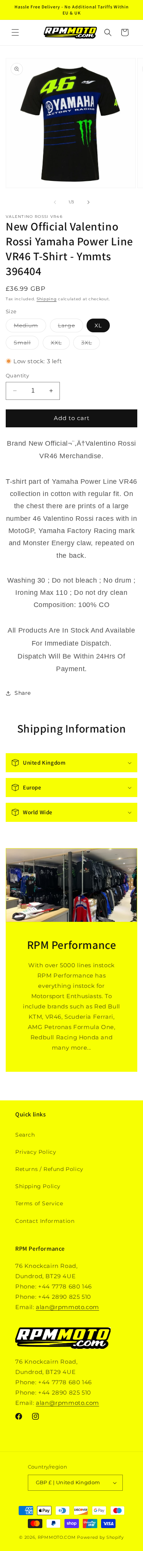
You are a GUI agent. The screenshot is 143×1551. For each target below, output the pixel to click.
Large (70, 327)
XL (98, 325)
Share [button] (22, 692)
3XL (90, 344)
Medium (30, 327)
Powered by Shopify (100, 1537)
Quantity (17, 375)
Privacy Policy (35, 1151)
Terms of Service (39, 1203)
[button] (15, 32)
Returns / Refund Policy (49, 1169)
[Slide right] (88, 202)
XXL (60, 344)
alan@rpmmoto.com (67, 1307)
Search (25, 1134)
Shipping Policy (38, 1186)
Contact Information (44, 1221)
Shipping (47, 298)
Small (26, 344)
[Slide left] (55, 202)
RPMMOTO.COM (57, 1537)
